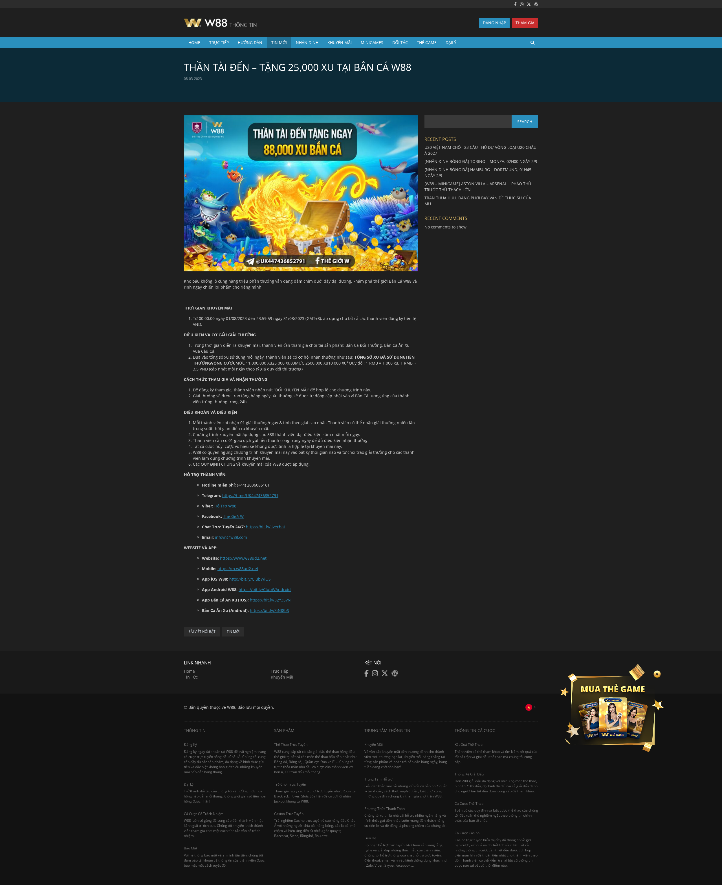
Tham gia (525, 22)
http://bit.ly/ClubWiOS (250, 579)
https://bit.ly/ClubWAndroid (265, 589)
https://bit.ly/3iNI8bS (269, 610)
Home (194, 42)
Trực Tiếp (219, 42)
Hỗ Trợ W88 (225, 506)
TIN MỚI (279, 42)
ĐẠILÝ (451, 42)
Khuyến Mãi (282, 677)
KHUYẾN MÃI (339, 42)
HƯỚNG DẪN (250, 42)
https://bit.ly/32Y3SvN (270, 600)
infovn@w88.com (231, 537)
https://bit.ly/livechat (265, 526)
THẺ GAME (427, 42)
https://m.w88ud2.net (237, 568)
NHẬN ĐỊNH (307, 42)
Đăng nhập (494, 22)
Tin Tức (191, 677)
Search (524, 121)
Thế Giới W (233, 516)
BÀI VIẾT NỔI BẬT (201, 631)
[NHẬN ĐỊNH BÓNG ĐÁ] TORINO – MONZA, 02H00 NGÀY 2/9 (480, 161)
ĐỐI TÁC (400, 42)
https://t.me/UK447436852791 (250, 495)
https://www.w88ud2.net (243, 558)
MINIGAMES (372, 42)
